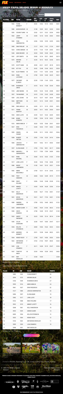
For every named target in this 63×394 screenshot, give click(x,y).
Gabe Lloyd (25, 10)
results (46, 362)
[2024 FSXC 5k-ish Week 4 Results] (31, 348)
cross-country (35, 362)
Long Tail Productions (36, 392)
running (52, 362)
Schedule (11, 2)
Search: (41, 14)
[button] (9, 20)
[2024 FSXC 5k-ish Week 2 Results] (12, 348)
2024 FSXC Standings (31, 335)
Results (24, 2)
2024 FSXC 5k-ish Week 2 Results (11, 353)
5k (28, 362)
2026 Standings (17, 2)
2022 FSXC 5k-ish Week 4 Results (50, 353)
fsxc (42, 362)
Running (19, 362)
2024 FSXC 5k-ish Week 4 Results (30, 353)
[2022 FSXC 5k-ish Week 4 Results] (51, 348)
